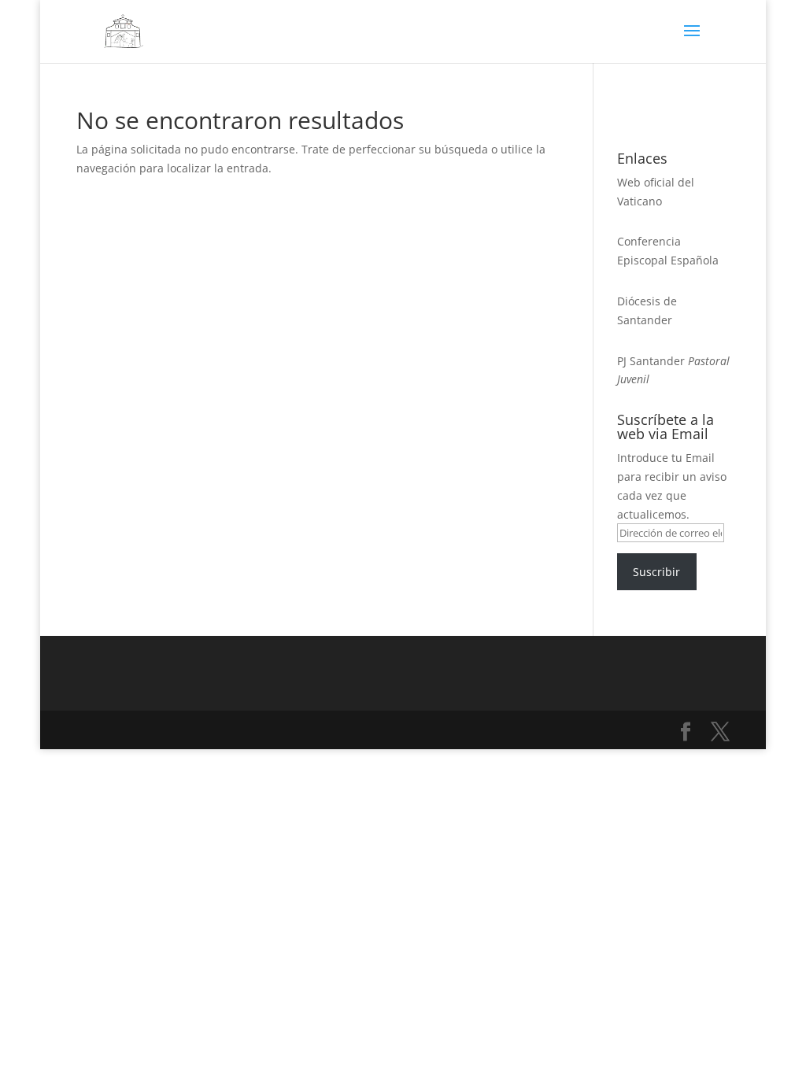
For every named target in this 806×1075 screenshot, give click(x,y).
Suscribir (656, 571)
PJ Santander (651, 360)
